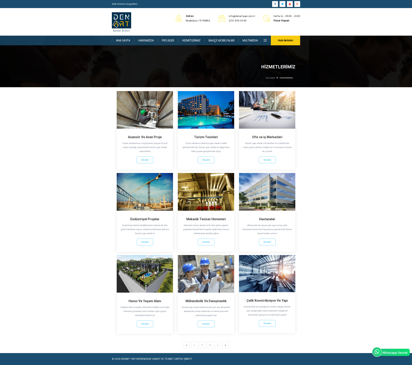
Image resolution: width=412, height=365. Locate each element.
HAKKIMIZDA (146, 40)
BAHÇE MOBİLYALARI (221, 40)
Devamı (145, 160)
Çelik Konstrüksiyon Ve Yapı (267, 300)
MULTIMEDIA (250, 40)
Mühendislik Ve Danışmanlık (206, 301)
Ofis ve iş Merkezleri (267, 137)
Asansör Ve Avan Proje (145, 137)
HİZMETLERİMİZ (191, 40)
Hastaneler (267, 219)
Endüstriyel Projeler (144, 219)
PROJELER (168, 40)
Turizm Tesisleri (206, 137)
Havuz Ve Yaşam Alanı (145, 301)
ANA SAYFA (123, 40)
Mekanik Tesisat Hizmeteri (206, 219)
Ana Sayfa (270, 78)
